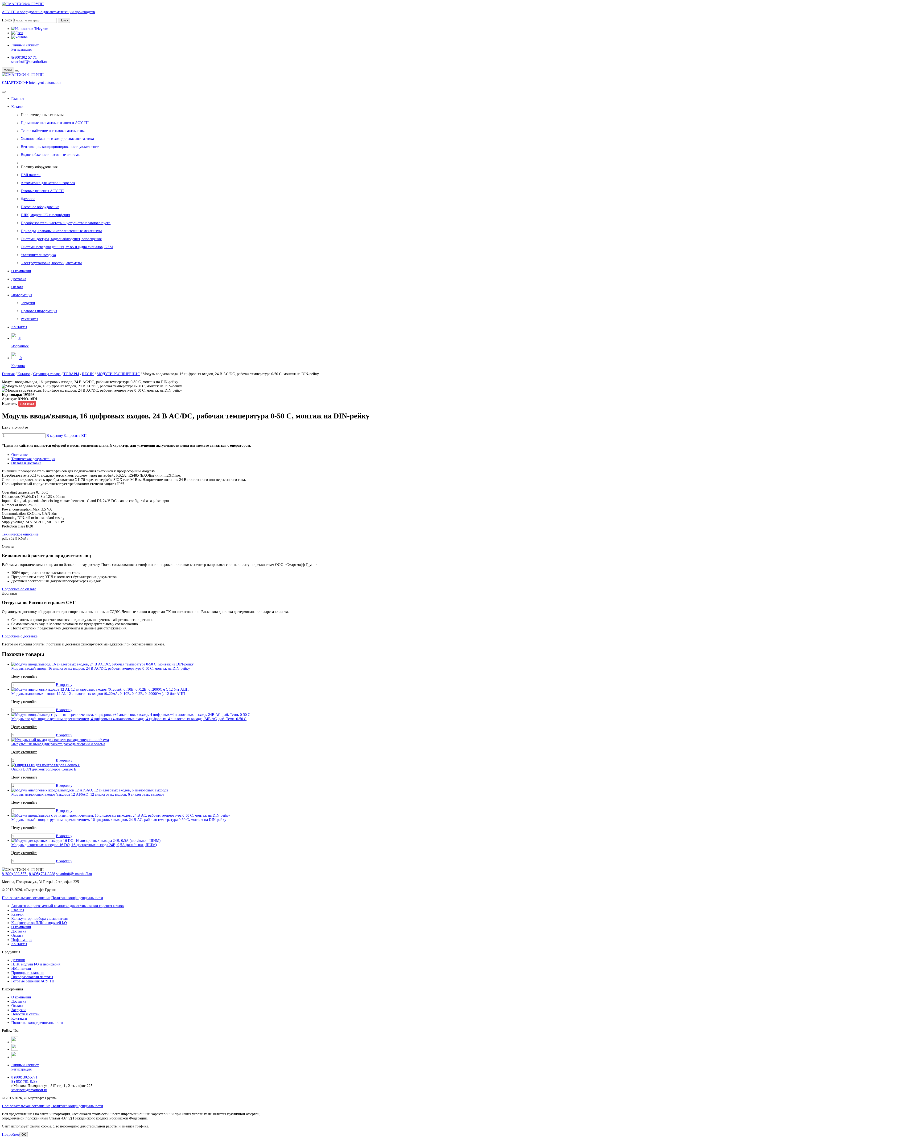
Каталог (17, 107)
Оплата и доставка (26, 463)
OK (23, 1134)
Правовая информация (39, 311)
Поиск (7, 20)
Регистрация (21, 49)
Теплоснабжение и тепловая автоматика (53, 131)
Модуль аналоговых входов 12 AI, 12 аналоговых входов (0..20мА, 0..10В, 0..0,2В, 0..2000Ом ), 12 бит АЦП (98, 694)
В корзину (54, 436)
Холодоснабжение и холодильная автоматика (57, 139)
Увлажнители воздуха (38, 255)
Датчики (28, 199)
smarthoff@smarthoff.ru (29, 62)
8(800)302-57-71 (24, 57)
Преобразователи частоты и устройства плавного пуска (66, 223)
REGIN (88, 374)
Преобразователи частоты (32, 977)
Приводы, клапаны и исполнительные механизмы (61, 231)
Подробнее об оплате (19, 589)
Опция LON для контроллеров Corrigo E (43, 769)
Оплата (17, 287)
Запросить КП (75, 436)
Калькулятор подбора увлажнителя (39, 918)
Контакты (19, 327)
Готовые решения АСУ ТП (42, 191)
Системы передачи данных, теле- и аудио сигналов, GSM (67, 247)
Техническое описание (20, 534)
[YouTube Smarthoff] (14, 1057)
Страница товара (47, 374)
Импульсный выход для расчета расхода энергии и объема (58, 744)
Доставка (18, 279)
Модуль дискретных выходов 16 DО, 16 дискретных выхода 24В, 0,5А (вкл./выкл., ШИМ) (84, 845)
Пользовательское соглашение (26, 898)
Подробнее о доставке (19, 636)
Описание (19, 455)
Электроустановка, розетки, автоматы (51, 263)
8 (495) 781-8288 (42, 874)
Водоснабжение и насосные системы (50, 155)
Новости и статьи (25, 1014)
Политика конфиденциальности (77, 898)
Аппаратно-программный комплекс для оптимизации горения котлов (67, 906)
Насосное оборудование (40, 207)
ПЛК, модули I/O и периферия (45, 215)
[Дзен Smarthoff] (14, 1049)
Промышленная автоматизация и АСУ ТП (55, 123)
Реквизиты (29, 319)
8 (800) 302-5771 (15, 874)
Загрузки (28, 303)
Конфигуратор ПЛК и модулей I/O (39, 923)
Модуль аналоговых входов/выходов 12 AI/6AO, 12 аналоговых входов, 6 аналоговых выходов (88, 794)
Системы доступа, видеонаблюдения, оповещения (61, 239)
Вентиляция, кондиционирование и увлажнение (60, 147)
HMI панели (31, 175)
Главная (17, 99)
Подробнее (11, 1134)
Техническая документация (33, 459)
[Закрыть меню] (17, 71)
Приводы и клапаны (27, 973)
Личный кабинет (25, 45)
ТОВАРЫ (71, 374)
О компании (21, 271)
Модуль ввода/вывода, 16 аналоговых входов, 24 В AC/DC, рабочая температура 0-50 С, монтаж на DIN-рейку (100, 668)
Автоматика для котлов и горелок (48, 183)
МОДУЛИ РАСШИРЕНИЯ (118, 374)
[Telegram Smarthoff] (14, 1042)
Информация (21, 295)
